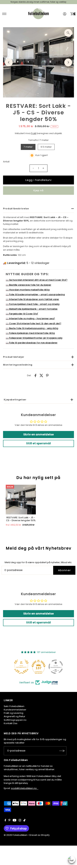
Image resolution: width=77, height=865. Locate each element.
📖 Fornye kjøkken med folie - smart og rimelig (32, 304)
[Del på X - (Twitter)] (41, 375)
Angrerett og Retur (14, 716)
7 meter (28, 146)
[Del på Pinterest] (47, 375)
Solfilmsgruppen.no (15, 719)
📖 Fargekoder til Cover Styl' (22, 313)
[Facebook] (5, 820)
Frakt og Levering (13, 713)
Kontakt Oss (10, 723)
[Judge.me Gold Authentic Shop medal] (21, 667)
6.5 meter (46, 146)
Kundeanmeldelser (15, 709)
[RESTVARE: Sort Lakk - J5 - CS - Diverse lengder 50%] (21, 500)
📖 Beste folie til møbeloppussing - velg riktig (32, 328)
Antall (6, 161)
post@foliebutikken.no (24, 788)
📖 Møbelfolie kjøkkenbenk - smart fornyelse (31, 308)
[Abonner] (61, 750)
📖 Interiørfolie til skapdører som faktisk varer (32, 299)
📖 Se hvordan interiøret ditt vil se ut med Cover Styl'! (36, 279)
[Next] (68, 62)
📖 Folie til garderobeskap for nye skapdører (31, 342)
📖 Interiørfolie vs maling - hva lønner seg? (30, 318)
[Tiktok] (24, 820)
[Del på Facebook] (35, 375)
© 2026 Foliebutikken (15, 835)
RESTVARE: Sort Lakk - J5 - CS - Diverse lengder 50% (21, 519)
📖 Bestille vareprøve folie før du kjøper (28, 284)
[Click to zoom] (68, 33)
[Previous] (9, 62)
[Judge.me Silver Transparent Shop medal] (56, 667)
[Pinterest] (9, 820)
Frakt (33, 133)
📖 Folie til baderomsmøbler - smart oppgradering (35, 294)
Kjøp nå (38, 190)
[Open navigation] (4, 13)
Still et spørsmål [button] (38, 443)
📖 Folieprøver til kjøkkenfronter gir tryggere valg (34, 337)
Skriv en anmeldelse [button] (38, 434)
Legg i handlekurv (38, 180)
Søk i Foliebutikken (14, 706)
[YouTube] (14, 820)
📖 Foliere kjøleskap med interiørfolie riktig (30, 333)
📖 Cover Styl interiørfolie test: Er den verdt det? (33, 323)
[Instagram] (20, 820)
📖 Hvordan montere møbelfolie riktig (28, 289)
